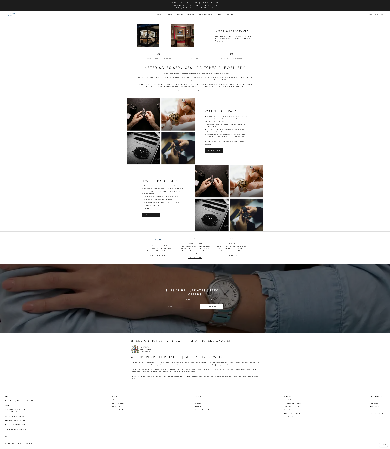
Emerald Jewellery (375, 400)
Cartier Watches (289, 400)
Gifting (219, 15)
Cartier (158, 15)
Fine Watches (169, 15)
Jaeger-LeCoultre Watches (292, 406)
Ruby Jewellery (374, 406)
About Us (198, 403)
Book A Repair (214, 151)
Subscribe (211, 306)
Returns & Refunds (118, 403)
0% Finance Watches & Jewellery (205, 410)
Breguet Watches (289, 396)
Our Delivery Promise (195, 258)
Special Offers (229, 15)
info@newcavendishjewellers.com (195, 8)
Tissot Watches (288, 416)
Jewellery (180, 15)
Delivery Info (116, 406)
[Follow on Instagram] (6, 436)
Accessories (190, 15)
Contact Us (198, 400)
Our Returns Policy (232, 255)
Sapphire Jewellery (376, 410)
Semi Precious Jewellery (377, 413)
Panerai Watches (289, 410)
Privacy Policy (199, 396)
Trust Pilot (198, 406)
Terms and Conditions (119, 410)
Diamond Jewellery (376, 396)
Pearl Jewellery (374, 403)
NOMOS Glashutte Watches (293, 413)
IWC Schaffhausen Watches (292, 403)
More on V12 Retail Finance (158, 255)
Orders (114, 396)
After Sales (115, 400)
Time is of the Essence (206, 15)
